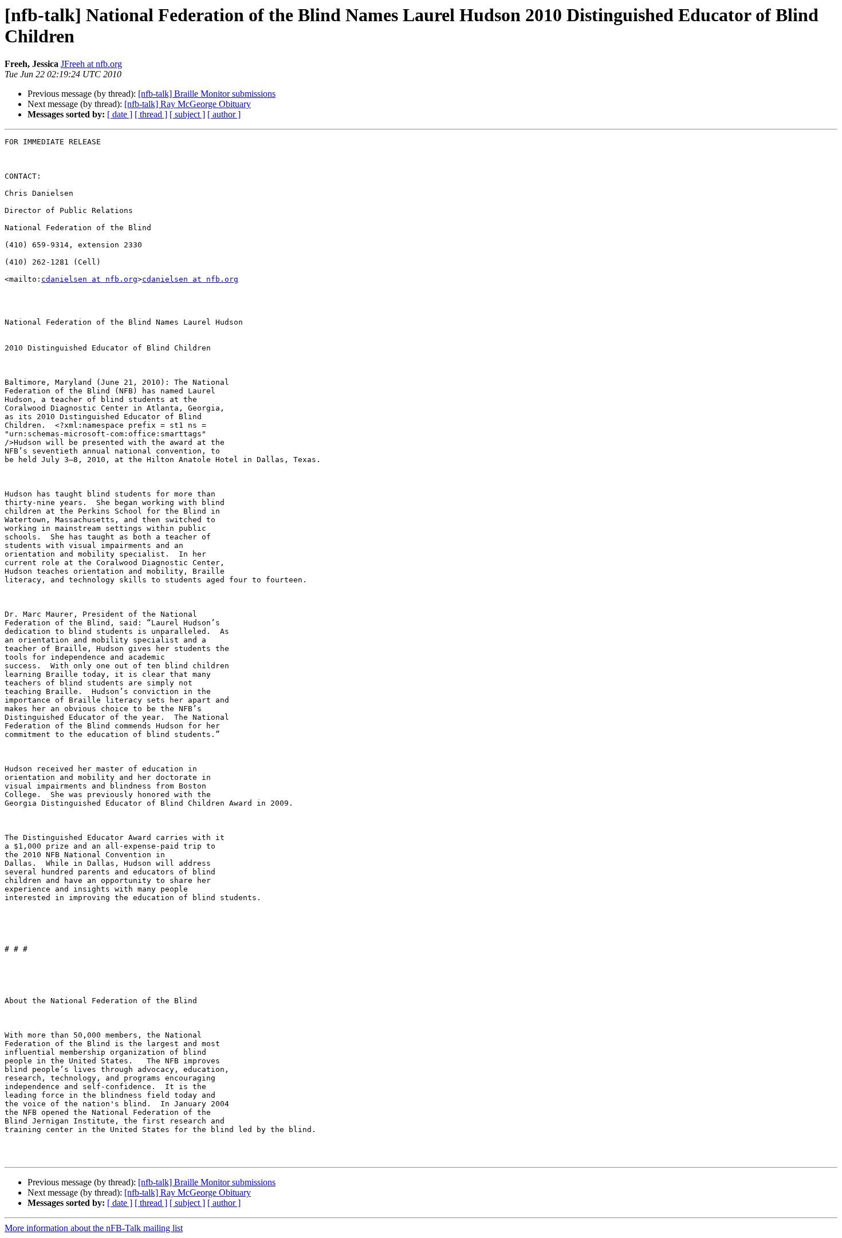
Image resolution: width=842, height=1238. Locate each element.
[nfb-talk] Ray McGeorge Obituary (187, 104)
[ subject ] (187, 114)
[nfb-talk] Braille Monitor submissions (207, 93)
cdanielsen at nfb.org (89, 279)
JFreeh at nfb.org (91, 64)
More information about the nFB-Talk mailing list (94, 1228)
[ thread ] (151, 114)
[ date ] (119, 114)
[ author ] (224, 114)
